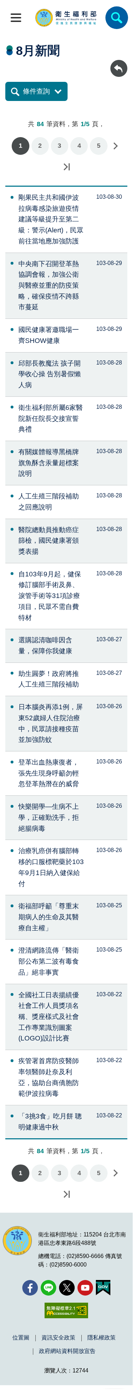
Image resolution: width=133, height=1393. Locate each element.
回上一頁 (118, 63)
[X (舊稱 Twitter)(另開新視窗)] (67, 1288)
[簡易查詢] (116, 17)
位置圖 (20, 1338)
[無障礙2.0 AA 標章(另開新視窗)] (66, 1310)
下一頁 (115, 145)
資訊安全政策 (58, 1338)
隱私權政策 (101, 1338)
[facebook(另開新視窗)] (30, 1288)
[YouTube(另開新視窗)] (85, 1288)
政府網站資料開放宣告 (67, 1351)
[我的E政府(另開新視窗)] (103, 1288)
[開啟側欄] (16, 17)
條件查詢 (36, 91)
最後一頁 (66, 167)
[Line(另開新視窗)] (48, 1288)
